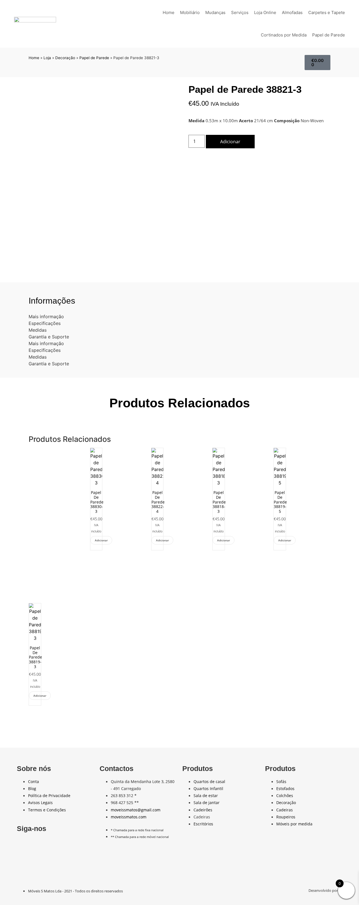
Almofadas (292, 12)
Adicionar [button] (101, 540)
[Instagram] (65, 845)
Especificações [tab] (45, 323)
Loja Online (265, 12)
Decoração (65, 58)
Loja (47, 58)
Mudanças (215, 12)
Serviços (239, 12)
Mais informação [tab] (46, 316)
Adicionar (230, 141)
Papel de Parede (328, 35)
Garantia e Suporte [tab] (49, 337)
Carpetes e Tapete (326, 12)
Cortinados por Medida (284, 35)
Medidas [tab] (38, 330)
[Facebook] (24, 845)
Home (168, 12)
